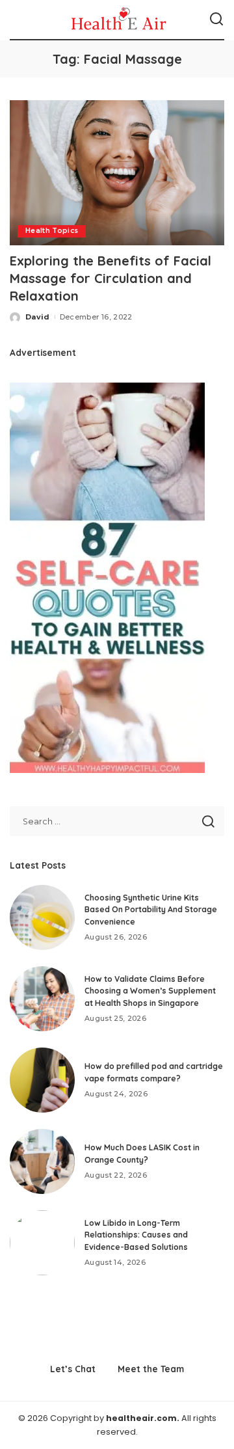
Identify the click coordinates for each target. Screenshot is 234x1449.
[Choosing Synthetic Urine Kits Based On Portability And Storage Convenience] (42, 917)
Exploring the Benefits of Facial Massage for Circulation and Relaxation (110, 278)
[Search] (216, 19)
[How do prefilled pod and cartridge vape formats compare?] (42, 1080)
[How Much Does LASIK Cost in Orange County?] (42, 1161)
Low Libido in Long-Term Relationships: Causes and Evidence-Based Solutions (136, 1235)
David (37, 316)
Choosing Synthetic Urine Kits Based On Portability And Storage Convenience (150, 910)
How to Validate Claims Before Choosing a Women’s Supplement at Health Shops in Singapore (150, 991)
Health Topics (51, 230)
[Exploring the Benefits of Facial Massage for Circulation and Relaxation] (117, 172)
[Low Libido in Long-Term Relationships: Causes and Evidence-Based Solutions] (42, 1242)
